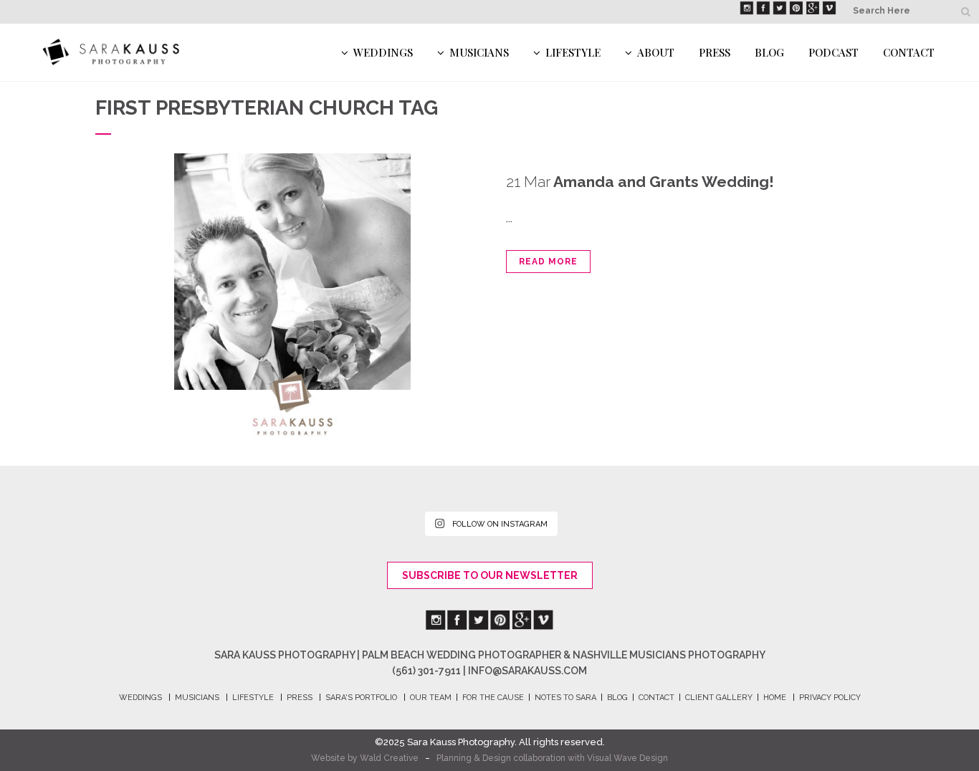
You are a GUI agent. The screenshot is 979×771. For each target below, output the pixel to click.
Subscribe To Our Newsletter (490, 575)
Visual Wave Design (627, 758)
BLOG (617, 697)
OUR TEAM (431, 697)
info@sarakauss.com (527, 670)
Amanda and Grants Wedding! (663, 182)
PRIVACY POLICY (830, 697)
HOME (774, 697)
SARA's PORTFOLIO (361, 697)
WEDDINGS (140, 697)
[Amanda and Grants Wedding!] (292, 295)
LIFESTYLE (253, 697)
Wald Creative (389, 758)
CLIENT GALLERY (719, 697)
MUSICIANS (197, 697)
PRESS (299, 697)
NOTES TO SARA (565, 697)
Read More (548, 262)
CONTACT (656, 697)
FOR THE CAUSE (493, 697)
